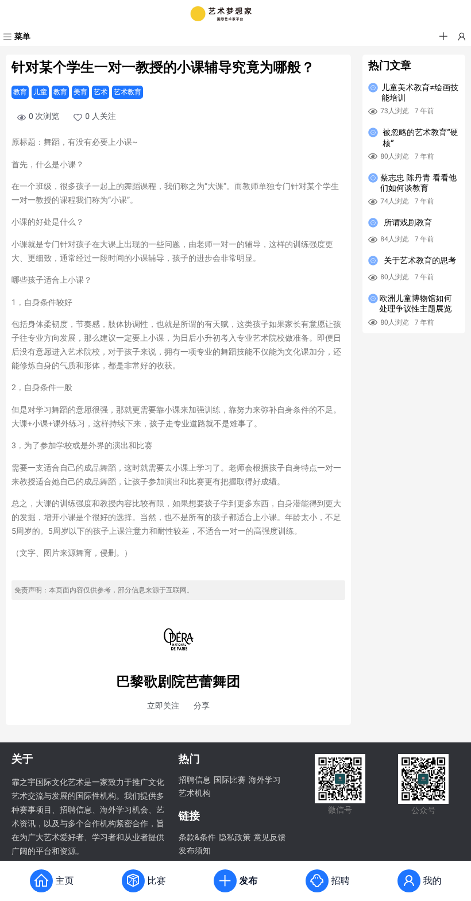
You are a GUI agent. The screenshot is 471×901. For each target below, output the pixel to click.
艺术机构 (195, 793)
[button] (443, 37)
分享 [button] (202, 706)
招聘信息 (195, 780)
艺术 (100, 92)
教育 (20, 92)
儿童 (40, 92)
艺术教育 (127, 92)
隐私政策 (234, 837)
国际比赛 (230, 780)
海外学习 (265, 780)
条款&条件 (197, 837)
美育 (80, 92)
